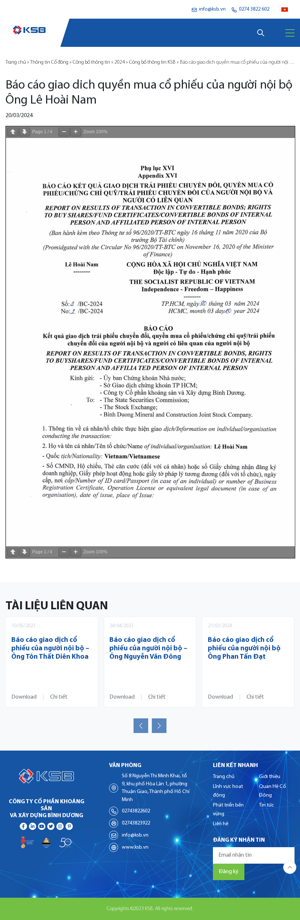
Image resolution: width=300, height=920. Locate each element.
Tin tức (266, 805)
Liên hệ (220, 824)
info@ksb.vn (135, 835)
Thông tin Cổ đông (49, 62)
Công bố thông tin (91, 62)
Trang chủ (15, 62)
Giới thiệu (269, 776)
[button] (141, 725)
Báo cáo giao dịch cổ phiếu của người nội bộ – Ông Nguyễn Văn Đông (148, 649)
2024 (120, 62)
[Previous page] (12, 132)
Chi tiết (59, 697)
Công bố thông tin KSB (152, 62)
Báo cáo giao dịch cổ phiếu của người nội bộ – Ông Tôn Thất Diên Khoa (50, 649)
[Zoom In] (75, 132)
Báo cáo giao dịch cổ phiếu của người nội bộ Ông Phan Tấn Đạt (244, 649)
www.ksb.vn (135, 847)
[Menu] (290, 33)
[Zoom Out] (64, 132)
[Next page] (24, 132)
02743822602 (136, 811)
